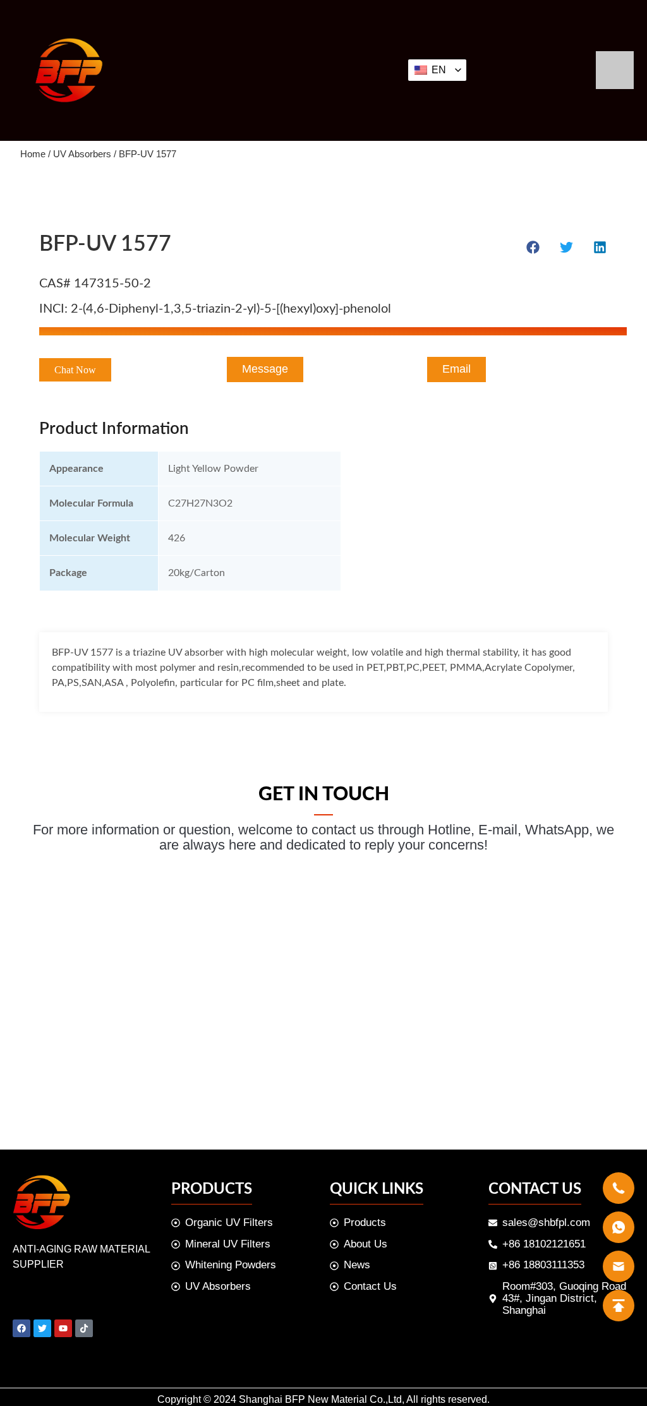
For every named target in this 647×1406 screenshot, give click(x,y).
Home (32, 154)
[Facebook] (21, 1328)
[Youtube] (63, 1328)
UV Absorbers (82, 154)
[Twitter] (42, 1328)
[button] (75, 370)
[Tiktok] (84, 1328)
